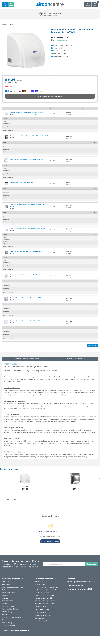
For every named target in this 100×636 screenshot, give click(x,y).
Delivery (5, 595)
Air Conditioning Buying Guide (46, 590)
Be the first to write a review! (50, 541)
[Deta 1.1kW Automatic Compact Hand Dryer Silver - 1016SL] (6, 299)
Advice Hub (39, 582)
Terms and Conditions (10, 609)
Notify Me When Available (50, 96)
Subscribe (91, 564)
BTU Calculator (40, 584)
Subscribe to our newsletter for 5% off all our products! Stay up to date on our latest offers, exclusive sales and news (21, 564)
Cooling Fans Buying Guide (44, 595)
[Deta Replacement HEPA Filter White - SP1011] (6, 183)
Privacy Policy (7, 612)
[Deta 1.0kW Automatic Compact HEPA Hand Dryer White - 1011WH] (6, 230)
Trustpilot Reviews (9, 625)
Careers (5, 614)
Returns (5, 598)
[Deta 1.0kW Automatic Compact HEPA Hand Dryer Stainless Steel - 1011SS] (6, 207)
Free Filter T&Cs (40, 606)
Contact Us (6, 584)
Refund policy (7, 623)
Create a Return (7, 601)
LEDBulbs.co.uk (40, 613)
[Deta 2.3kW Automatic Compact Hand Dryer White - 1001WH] (6, 113)
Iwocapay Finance (8, 592)
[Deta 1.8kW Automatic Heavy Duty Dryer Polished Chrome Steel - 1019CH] (6, 137)
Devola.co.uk (39, 618)
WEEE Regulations (8, 606)
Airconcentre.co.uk (22, 630)
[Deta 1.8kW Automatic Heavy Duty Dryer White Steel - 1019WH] (6, 160)
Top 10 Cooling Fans (42, 592)
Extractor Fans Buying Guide (45, 603)
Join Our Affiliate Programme (12, 617)
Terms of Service (8, 620)
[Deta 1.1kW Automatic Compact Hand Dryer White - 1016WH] (6, 322)
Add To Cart (92, 346)
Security (5, 603)
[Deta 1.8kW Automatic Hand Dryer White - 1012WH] (6, 275)
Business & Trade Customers (12, 587)
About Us (5, 582)
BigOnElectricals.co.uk (43, 615)
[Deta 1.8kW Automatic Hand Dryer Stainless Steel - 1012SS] (6, 252)
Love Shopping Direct (42, 621)
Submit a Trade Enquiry (10, 590)
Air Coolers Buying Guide (44, 598)
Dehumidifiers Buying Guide (45, 601)
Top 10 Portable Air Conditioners (46, 587)
